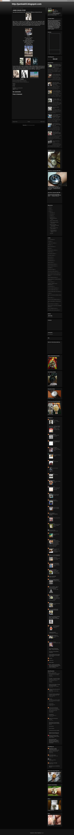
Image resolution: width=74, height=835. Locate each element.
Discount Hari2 (52, 486)
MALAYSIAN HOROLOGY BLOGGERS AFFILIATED (53, 610)
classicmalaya (51, 473)
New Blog (50, 719)
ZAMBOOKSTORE (52, 632)
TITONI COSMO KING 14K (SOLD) (54, 291)
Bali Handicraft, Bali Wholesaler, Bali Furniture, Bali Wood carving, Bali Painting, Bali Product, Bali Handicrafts (54, 741)
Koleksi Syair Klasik (52, 569)
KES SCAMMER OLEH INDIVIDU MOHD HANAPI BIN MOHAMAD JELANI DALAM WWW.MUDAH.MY (56, 66)
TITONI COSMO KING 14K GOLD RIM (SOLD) (56, 75)
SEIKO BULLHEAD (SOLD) (52, 271)
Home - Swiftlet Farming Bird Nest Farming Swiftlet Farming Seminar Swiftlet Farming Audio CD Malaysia (54, 666)
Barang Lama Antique (53, 447)
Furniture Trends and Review (54, 694)
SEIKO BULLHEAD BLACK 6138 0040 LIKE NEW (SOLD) (56, 83)
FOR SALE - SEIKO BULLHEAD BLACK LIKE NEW (56, 100)
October (51, 215)
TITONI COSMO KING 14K (52, 289)
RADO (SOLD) (50, 262)
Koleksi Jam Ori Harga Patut (54, 625)
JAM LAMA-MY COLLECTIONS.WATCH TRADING (53, 514)
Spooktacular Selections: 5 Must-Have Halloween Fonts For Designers (54, 680)
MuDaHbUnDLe (52, 480)
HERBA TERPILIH (52, 577)
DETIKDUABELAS (52, 434)
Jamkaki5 (51, 233)
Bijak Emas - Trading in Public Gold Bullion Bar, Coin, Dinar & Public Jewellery (54, 427)
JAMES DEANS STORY (54, 220)
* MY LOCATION (51, 239)
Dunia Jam (51, 533)
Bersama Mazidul (52, 539)
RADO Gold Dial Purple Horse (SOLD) (54, 228)
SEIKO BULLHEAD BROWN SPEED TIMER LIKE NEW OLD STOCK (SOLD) (56, 133)
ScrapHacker (51, 714)
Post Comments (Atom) (31, 125)
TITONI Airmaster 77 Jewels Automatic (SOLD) (53, 231)
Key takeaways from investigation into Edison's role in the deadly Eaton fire (54, 674)
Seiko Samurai (55, 468)
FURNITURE (50, 251)
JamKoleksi (51, 660)
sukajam (50, 467)
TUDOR (49, 293)
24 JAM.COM (51, 548)
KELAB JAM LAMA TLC (53, 635)
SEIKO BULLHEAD (51, 269)
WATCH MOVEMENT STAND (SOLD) (54, 301)
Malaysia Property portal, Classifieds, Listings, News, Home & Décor (54, 736)
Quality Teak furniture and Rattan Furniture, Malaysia (54, 733)
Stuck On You (55, 474)
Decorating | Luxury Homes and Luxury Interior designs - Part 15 (54, 723)
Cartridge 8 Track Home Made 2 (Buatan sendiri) (56, 449)
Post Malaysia (50, 334)
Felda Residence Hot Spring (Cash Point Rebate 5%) (56, 488)
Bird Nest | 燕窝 (55, 589)
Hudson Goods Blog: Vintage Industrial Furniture (54, 685)
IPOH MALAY (51, 454)
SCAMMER (50, 267)
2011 (50, 208)
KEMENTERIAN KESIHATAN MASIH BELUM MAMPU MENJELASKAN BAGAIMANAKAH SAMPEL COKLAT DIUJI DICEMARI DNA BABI (54, 543)
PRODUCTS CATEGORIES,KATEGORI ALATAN (56, 558)
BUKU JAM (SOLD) (51, 246)
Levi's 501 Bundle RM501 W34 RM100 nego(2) (56, 565)
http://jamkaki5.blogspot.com (26, 4)
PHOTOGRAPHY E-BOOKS (53, 633)
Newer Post (15, 121)
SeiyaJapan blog (52, 530)
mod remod (51, 703)
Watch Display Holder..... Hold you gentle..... (56, 421)
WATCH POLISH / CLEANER (53, 303)
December (52, 212)
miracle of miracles (52, 704)
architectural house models (54, 730)
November (52, 214)
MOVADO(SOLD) (51, 260)
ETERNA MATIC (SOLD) (52, 250)
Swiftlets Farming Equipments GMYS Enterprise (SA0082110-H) (54, 555)
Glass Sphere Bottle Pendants (54, 686)
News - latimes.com (52, 672)
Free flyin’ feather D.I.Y (52, 715)
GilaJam (50, 602)
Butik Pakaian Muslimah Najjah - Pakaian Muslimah (54, 649)
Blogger (42, 832)
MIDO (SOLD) (50, 257)
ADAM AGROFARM (52, 576)
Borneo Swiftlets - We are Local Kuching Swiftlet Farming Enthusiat (53, 587)
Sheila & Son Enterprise (53, 718)
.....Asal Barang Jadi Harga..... (54, 563)
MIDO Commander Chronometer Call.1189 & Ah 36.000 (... (54, 225)
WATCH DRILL (50, 297)
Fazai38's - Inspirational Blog (54, 678)
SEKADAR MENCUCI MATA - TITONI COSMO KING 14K (56, 124)
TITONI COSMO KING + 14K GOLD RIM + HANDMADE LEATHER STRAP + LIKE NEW (56, 116)
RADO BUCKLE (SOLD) (52, 264)
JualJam (50, 658)
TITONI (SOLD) (50, 281)
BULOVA (49, 248)
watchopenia (51, 419)
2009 (50, 211)
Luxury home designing (53, 707)
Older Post (42, 121)
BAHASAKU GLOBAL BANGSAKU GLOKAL (53, 749)
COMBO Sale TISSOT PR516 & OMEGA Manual (56, 525)
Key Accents (51, 726)
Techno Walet (51, 460)
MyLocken (51, 506)
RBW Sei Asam (55, 461)
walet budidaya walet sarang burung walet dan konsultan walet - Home (54, 655)
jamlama (50, 493)
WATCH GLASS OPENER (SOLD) (53, 299)
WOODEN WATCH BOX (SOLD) (53, 310)
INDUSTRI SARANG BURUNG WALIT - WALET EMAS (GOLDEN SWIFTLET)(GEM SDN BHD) (54, 618)
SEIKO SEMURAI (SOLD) (52, 277)
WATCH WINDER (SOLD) (52, 308)
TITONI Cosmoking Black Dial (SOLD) (54, 223)
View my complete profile (52, 15)
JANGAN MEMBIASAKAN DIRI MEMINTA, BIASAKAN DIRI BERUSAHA (54, 751)
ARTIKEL (49, 244)
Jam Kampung (51, 523)
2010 (50, 209)
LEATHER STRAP (51, 255)
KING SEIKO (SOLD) (51, 253)
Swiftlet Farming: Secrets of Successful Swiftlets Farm (54, 580)
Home (29, 121)
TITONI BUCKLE (51, 286)
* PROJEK (49, 241)
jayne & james (51, 728)
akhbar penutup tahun (56, 517)
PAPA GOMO (51, 662)
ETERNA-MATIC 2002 (56, 642)
